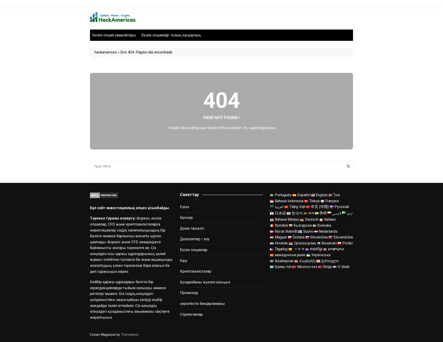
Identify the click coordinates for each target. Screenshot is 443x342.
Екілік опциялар (193, 250)
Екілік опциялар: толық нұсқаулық (171, 35)
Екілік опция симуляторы (114, 35)
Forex (184, 207)
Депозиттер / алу (195, 239)
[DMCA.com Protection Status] (104, 195)
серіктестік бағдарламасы (202, 303)
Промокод (189, 293)
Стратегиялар (191, 314)
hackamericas (106, 52)
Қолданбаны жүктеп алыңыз (205, 282)
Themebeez (130, 335)
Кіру (183, 261)
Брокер (186, 217)
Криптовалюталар (195, 271)
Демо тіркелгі (192, 228)
